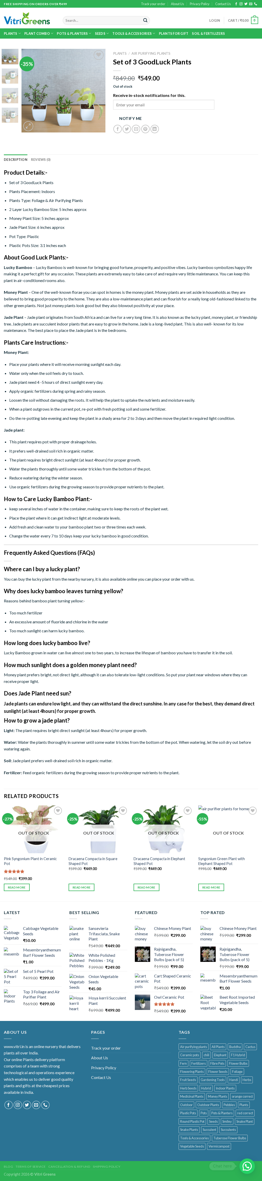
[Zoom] (28, 126)
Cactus (250, 1047)
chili (206, 1055)
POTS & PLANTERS (72, 33)
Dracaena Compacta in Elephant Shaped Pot (159, 861)
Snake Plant (244, 1121)
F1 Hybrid (238, 1055)
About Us (177, 4)
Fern (183, 1063)
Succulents (228, 1130)
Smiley (227, 1121)
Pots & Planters (222, 1113)
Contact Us (223, 4)
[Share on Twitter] (127, 129)
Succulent (209, 1130)
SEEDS (100, 33)
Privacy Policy (200, 4)
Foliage (237, 1072)
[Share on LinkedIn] (154, 129)
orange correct (242, 1096)
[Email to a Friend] (136, 129)
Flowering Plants (192, 1072)
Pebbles (229, 1105)
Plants (10, 33)
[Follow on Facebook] (236, 4)
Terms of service (31, 1166)
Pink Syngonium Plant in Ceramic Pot (30, 861)
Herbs (247, 1080)
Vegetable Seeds (192, 1146)
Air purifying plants (193, 1047)
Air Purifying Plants (151, 53)
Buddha (235, 1047)
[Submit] (145, 20)
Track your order (153, 4)
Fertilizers (198, 1063)
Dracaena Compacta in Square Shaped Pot (93, 861)
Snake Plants (189, 1130)
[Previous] (29, 90)
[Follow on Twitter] (245, 4)
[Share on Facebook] (117, 129)
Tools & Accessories (132, 33)
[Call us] (255, 4)
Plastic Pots (188, 1113)
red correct (245, 1113)
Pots (204, 1113)
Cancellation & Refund (69, 1166)
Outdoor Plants (208, 1105)
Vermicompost (219, 1146)
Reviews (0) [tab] (41, 160)
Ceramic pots (189, 1055)
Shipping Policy (106, 1166)
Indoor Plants (225, 1088)
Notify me (130, 118)
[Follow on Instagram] (241, 4)
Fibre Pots (217, 1063)
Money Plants (217, 1096)
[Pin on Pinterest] (145, 129)
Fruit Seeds (188, 1080)
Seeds (213, 1121)
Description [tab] (15, 160)
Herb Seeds (188, 1088)
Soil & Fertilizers (208, 33)
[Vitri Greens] (27, 18)
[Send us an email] (250, 4)
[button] (247, 1166)
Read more (17, 887)
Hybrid (206, 1088)
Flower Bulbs (238, 1063)
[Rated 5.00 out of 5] (14, 871)
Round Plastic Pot (192, 1121)
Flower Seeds (217, 1072)
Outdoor (186, 1105)
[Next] (97, 90)
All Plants (218, 1047)
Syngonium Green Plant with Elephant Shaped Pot (221, 861)
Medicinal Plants (191, 1096)
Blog (8, 1166)
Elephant (220, 1055)
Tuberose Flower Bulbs (229, 1138)
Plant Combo (37, 33)
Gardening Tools (213, 1080)
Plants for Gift (174, 33)
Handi (233, 1080)
